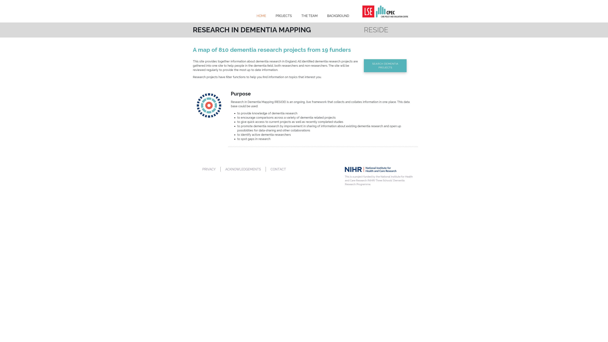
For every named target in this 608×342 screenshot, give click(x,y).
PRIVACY (209, 169)
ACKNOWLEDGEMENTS (243, 169)
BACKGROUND (338, 16)
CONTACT (278, 169)
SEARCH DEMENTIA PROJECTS (385, 65)
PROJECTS (284, 16)
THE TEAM (309, 16)
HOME (261, 16)
